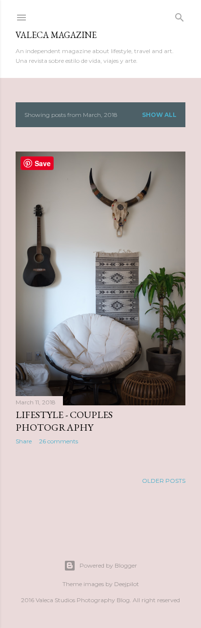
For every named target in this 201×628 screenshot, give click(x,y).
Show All (159, 114)
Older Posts (163, 480)
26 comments (58, 441)
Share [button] (24, 441)
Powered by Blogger (108, 565)
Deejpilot (126, 584)
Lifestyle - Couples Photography (64, 421)
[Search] (179, 15)
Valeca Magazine (56, 34)
